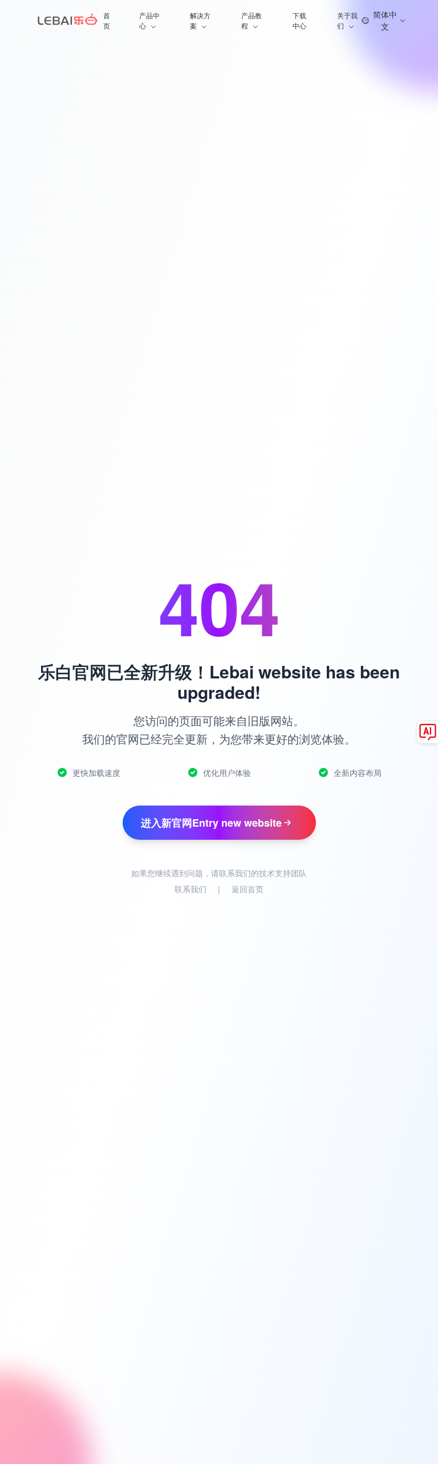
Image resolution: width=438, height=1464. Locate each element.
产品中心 (149, 20)
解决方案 (200, 20)
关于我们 (347, 20)
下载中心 (299, 20)
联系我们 (190, 888)
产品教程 (251, 20)
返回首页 (247, 888)
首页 (106, 20)
